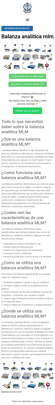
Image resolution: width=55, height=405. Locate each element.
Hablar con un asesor (27, 110)
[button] (27, 19)
